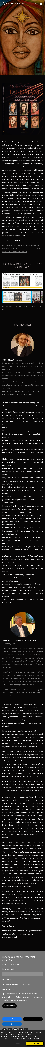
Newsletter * (7, 980)
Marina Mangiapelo (32, 704)
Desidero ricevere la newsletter (18, 984)
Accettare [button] (35, 1043)
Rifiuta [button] (18, 1043)
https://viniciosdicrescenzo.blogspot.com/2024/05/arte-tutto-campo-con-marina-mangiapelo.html (22, 934)
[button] (40, 273)
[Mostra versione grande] (22, 109)
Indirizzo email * (8, 969)
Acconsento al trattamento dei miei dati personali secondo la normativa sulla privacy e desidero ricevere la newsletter (22, 997)
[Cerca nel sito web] (3, 3)
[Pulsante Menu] (41, 3)
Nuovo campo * (8, 989)
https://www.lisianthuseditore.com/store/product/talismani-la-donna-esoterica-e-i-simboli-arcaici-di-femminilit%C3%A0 (22, 249)
